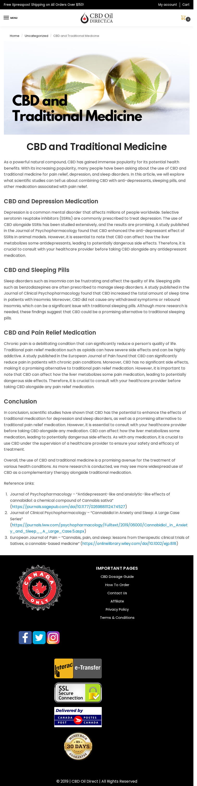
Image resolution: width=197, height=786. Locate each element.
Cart (186, 4)
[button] (184, 17)
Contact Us (117, 593)
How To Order (117, 584)
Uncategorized (36, 35)
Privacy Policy (117, 609)
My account (167, 4)
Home (14, 35)
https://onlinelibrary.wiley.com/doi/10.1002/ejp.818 (129, 543)
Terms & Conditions (117, 617)
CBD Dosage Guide (117, 576)
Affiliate (117, 601)
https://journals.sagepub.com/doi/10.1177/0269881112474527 (68, 506)
